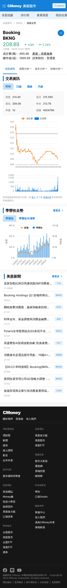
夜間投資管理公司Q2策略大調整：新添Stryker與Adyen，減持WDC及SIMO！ (27, 379)
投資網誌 (8, 491)
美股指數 (7, 15)
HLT (59, 343)
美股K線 (47, 197)
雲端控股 (40, 470)
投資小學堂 (9, 501)
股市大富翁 (41, 460)
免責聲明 (56, 582)
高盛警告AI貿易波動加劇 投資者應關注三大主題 (27, 343)
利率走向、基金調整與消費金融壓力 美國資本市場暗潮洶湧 (28, 319)
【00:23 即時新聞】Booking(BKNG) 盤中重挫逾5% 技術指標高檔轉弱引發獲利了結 (27, 367)
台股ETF (7, 542)
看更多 (57, 210)
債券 (5, 552)
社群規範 (44, 582)
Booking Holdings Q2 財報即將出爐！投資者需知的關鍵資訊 (26, 295)
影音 (5, 455)
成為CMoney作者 (45, 522)
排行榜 (25, 15)
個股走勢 (31, 23)
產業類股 (42, 15)
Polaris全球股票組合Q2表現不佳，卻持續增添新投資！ (27, 331)
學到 (37, 491)
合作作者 (8, 460)
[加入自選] (61, 33)
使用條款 (18, 582)
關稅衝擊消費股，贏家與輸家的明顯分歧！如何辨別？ (27, 307)
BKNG (19, 23)
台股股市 (8, 532)
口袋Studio (41, 496)
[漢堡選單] (4, 5)
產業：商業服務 (42, 53)
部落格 (19, 418)
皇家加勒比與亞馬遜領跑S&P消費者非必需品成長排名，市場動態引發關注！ (27, 283)
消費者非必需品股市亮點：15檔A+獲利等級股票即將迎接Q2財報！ (27, 355)
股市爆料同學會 (11, 475)
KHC (58, 307)
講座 (5, 445)
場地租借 (40, 527)
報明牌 (39, 475)
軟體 (5, 440)
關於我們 (8, 418)
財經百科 (8, 506)
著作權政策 (31, 582)
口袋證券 (8, 516)
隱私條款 (7, 582)
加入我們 (31, 418)
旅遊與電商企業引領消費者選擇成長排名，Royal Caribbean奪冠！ (27, 391)
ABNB (59, 354)
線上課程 (8, 450)
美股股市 (7, 23)
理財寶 (6, 435)
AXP (59, 319)
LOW (58, 390)
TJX (59, 283)
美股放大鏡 (9, 511)
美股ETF (7, 547)
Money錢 (8, 496)
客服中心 (40, 512)
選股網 (39, 465)
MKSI (58, 331)
